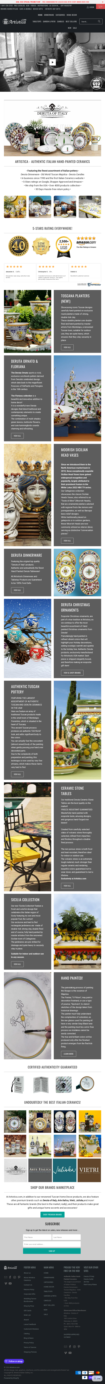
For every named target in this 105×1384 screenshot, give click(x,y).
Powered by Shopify (11, 1367)
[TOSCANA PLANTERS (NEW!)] (27, 310)
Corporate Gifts (29, 1283)
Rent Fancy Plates (90, 1274)
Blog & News (28, 1327)
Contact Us (28, 1274)
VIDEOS (33, 5)
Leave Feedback (30, 1314)
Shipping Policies (30, 1341)
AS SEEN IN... (54, 5)
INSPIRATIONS (43, 5)
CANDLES (47, 1290)
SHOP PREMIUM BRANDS (52, 1203)
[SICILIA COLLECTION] (77, 921)
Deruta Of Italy (89, 1266)
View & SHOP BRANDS (72, 662)
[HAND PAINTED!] (27, 1005)
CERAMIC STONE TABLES (72, 780)
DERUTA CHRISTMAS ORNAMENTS (75, 596)
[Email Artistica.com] (6, 1266)
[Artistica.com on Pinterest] (19, 1266)
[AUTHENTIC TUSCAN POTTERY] (77, 719)
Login (92, 7)
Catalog (27, 1323)
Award (26, 1309)
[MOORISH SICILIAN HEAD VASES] (27, 484)
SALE (46, 1304)
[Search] (99, 21)
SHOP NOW (52, 135)
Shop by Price (29, 1295)
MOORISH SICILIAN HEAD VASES (74, 441)
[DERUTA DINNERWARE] (77, 562)
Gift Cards (27, 1300)
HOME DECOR (49, 1276)
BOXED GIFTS (38, 8)
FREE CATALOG (19, 5)
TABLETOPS (48, 1281)
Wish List (27, 1304)
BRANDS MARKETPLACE (9, 8)
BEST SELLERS (49, 1295)
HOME (46, 1262)
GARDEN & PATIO (50, 1285)
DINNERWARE (49, 1267)
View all (67, 336)
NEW (45, 1299)
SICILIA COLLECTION (25, 889)
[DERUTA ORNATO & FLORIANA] (77, 388)
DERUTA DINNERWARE (26, 544)
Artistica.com (15, 1357)
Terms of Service (30, 1337)
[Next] (98, 121)
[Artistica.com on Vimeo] (6, 1273)
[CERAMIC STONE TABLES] (27, 826)
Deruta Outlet (88, 1269)
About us (27, 1262)
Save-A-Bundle (26, 8)
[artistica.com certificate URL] (89, 275)
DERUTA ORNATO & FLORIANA (24, 353)
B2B (27, 5)
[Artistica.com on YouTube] (10, 1273)
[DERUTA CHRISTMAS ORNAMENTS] (27, 628)
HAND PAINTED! (72, 967)
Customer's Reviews (31, 1318)
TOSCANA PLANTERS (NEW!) (75, 287)
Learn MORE (69, 1043)
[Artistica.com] (14, 21)
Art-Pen (86, 1271)
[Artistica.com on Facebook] (10, 1266)
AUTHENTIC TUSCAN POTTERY (25, 678)
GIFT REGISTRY (66, 5)
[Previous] (6, 121)
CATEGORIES (48, 1272)
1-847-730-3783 (7, 5)
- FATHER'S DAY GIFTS (52, 8)
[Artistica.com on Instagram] (15, 1266)
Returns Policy (29, 1279)
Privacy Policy (29, 1332)
